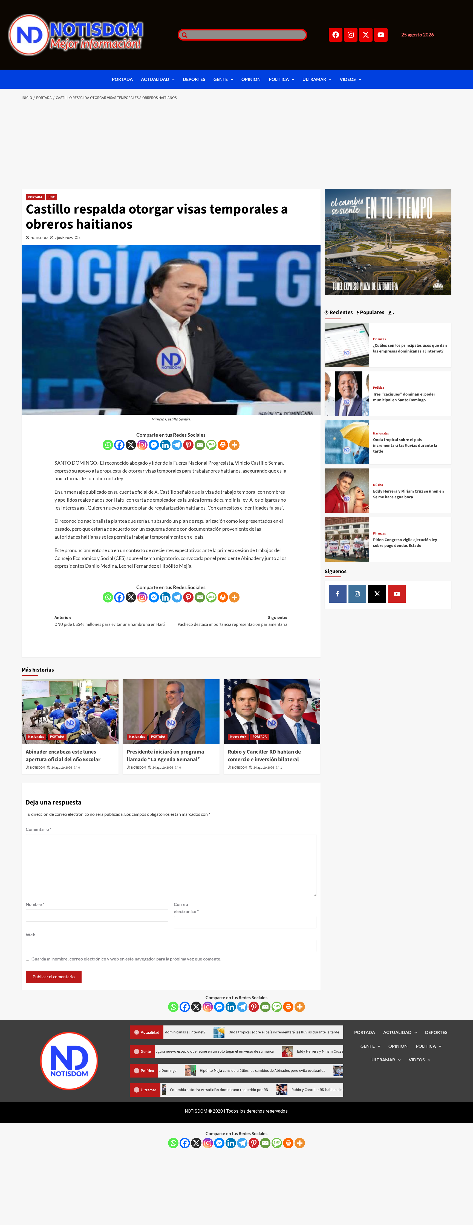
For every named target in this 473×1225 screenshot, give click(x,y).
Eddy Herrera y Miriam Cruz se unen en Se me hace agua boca (408, 494)
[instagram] (357, 594)
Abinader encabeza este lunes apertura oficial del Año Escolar (63, 755)
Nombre (35, 904)
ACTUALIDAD (155, 79)
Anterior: (109, 621)
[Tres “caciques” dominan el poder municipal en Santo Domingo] (347, 393)
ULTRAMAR (314, 79)
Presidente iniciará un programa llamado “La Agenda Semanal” (165, 755)
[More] (234, 445)
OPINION (251, 79)
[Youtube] (381, 35)
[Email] (200, 445)
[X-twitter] (366, 35)
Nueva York (238, 736)
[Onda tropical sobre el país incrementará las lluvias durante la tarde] (347, 441)
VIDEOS (348, 79)
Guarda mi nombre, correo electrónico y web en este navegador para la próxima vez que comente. (126, 958)
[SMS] (211, 445)
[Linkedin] (165, 445)
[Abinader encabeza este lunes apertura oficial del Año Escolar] (70, 711)
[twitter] (377, 594)
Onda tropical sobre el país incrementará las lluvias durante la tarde (405, 445)
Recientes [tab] (340, 312)
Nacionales (36, 736)
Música (378, 485)
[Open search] (183, 34)
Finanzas (379, 339)
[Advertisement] (236, 145)
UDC (51, 197)
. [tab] (392, 312)
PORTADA (122, 79)
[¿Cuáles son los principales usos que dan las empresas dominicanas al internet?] (347, 344)
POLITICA (279, 79)
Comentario (38, 829)
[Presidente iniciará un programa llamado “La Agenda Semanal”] (171, 711)
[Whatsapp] (108, 445)
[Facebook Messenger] (154, 445)
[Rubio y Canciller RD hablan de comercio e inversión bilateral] (272, 711)
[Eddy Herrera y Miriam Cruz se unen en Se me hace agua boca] (347, 490)
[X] (131, 445)
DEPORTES (194, 79)
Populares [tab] (371, 312)
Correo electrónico (186, 908)
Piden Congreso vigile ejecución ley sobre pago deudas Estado (405, 542)
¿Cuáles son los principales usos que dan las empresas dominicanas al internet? (410, 348)
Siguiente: (232, 621)
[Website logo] (86, 35)
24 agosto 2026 (61, 767)
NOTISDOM (39, 238)
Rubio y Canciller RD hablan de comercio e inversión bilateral (264, 755)
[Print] (223, 445)
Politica (378, 388)
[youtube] (397, 594)
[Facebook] (335, 35)
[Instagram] (350, 35)
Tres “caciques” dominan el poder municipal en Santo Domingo (404, 397)
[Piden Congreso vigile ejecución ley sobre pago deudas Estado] (347, 538)
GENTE (221, 79)
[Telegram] (177, 445)
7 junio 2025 (64, 238)
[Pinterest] (188, 445)
